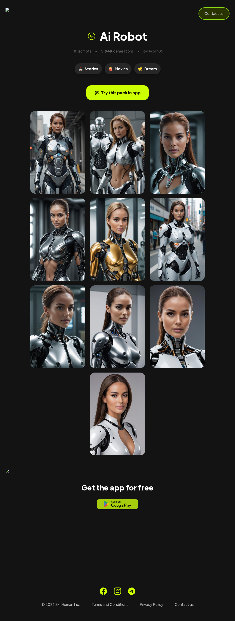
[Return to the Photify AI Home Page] (28, 13)
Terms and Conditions (110, 604)
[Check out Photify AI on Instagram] (117, 591)
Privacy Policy (151, 604)
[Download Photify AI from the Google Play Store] (117, 504)
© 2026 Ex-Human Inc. (61, 604)
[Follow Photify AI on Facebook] (103, 591)
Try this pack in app (120, 92)
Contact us (214, 13)
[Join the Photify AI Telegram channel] (131, 591)
